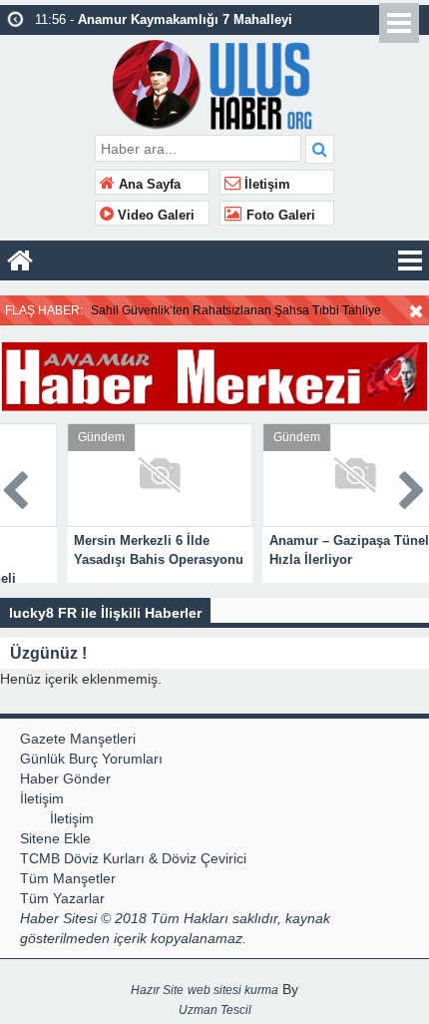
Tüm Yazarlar (62, 898)
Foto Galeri (278, 216)
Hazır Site (157, 990)
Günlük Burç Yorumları (91, 759)
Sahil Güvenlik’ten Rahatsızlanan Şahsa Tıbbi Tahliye (236, 310)
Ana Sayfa (148, 185)
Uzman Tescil (215, 1010)
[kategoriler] (410, 260)
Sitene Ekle (55, 838)
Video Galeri (154, 216)
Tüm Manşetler (68, 878)
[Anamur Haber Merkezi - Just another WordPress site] (215, 82)
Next (413, 486)
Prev (16, 486)
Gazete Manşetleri (78, 739)
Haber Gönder (65, 778)
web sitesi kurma (233, 990)
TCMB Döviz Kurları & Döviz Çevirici (133, 858)
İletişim (265, 185)
